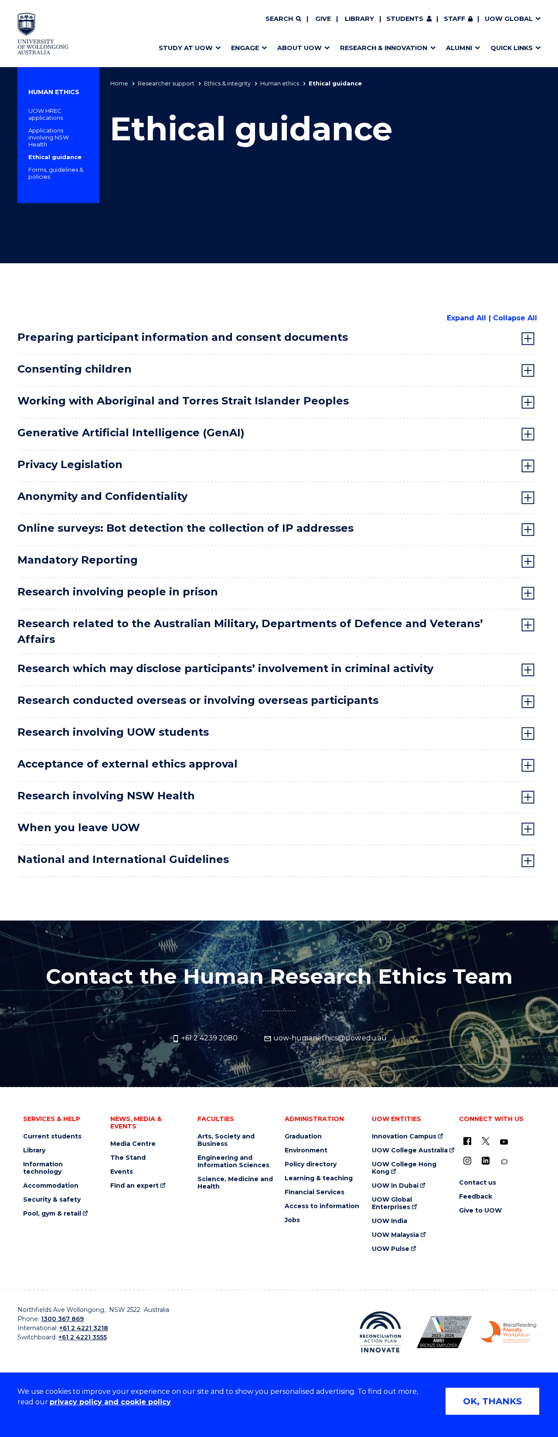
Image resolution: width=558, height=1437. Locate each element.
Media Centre (133, 1144)
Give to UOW (480, 1210)
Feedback (475, 1196)
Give (323, 19)
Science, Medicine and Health (235, 1182)
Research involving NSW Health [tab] (106, 795)
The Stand (128, 1158)
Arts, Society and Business (226, 1140)
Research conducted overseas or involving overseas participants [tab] (197, 700)
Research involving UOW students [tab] (113, 732)
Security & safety (52, 1199)
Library (359, 19)
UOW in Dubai (395, 1185)
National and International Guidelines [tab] (123, 859)
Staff (454, 19)
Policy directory (311, 1164)
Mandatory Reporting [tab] (77, 560)
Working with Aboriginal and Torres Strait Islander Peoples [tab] (183, 400)
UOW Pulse (390, 1249)
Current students (52, 1136)
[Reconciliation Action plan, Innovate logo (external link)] (380, 1332)
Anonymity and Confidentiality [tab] (102, 496)
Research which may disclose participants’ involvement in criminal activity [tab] (225, 668)
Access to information (322, 1206)
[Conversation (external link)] (504, 1162)
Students (404, 19)
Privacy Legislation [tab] (69, 464)
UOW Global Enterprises (392, 1203)
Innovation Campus (404, 1136)
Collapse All (515, 318)
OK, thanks (492, 1401)
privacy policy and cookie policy (110, 1402)
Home (119, 83)
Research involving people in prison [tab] (117, 591)
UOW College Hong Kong (404, 1168)
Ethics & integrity (227, 83)
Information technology (43, 1168)
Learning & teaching (319, 1178)
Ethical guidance (55, 156)
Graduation (303, 1136)
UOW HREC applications (45, 114)
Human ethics (279, 83)
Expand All (466, 318)
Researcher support (166, 83)
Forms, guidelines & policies (55, 173)
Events (121, 1171)
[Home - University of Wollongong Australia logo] (42, 33)
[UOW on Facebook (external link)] (467, 1141)
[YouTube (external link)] (504, 1142)
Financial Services (314, 1192)
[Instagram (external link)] (467, 1160)
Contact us (477, 1182)
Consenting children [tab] (74, 369)
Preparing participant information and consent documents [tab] (182, 337)
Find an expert (134, 1185)
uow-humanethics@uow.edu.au (329, 1038)
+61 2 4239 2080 (209, 1038)
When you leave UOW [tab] (78, 827)
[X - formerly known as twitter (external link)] (485, 1141)
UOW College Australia (410, 1150)
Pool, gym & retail (52, 1213)
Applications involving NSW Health (48, 137)
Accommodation (50, 1185)
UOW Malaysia (395, 1235)
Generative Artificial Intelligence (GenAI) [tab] (131, 432)
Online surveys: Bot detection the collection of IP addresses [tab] (185, 528)
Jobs (292, 1220)
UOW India (389, 1221)
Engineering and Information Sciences (233, 1161)
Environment (306, 1150)
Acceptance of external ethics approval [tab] (127, 764)
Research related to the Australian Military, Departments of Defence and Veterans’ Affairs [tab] (250, 631)
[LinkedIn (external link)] (485, 1160)
